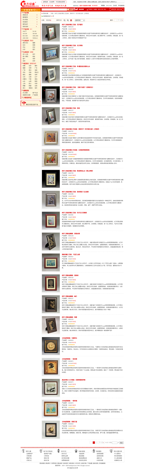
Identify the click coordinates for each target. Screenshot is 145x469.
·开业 (23, 47)
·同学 (33, 61)
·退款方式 (99, 458)
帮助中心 (113, 2)
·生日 (23, 45)
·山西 (29, 81)
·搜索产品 (29, 458)
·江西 (29, 77)
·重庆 (35, 66)
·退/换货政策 (99, 453)
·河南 (29, 72)
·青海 (35, 79)
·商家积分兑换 (26, 95)
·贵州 (29, 70)
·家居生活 (29, 15)
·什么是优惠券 (118, 458)
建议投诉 (71, 463)
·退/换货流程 (99, 456)
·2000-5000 (25, 38)
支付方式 (63, 451)
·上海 (23, 83)
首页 (100, 2)
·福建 (23, 68)
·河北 (23, 72)
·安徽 (23, 66)
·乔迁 (33, 47)
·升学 (23, 49)
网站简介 (48, 463)
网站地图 (42, 463)
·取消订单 (46, 460)
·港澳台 (30, 88)
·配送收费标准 (83, 458)
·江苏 (23, 77)
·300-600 (34, 33)
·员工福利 (25, 93)
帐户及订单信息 (48, 451)
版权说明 (95, 463)
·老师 (23, 61)
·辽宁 (35, 77)
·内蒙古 (24, 79)
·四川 (29, 83)
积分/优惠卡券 (118, 451)
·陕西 (35, 81)
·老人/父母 (25, 54)
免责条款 (54, 463)
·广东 (35, 68)
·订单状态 (46, 456)
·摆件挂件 (29, 24)
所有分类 (45, 13)
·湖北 (23, 74)
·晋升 (33, 49)
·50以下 (24, 31)
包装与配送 (82, 451)
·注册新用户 (29, 453)
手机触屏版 (121, 5)
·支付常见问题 (65, 458)
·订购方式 (29, 460)
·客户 (23, 59)
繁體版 (103, 5)
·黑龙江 (36, 72)
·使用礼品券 (64, 456)
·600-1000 (25, 36)
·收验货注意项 (83, 460)
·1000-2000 (35, 36)
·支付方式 (64, 453)
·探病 (33, 45)
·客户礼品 (35, 93)
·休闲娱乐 (29, 22)
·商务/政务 (29, 26)
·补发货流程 (99, 460)
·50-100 (34, 31)
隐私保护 (60, 463)
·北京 (29, 66)
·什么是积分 (117, 453)
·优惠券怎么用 (118, 460)
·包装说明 (81, 453)
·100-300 (24, 33)
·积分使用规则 (118, 456)
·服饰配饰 (29, 17)
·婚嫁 (33, 43)
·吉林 (35, 74)
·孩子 (33, 54)
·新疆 (29, 86)
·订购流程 (29, 456)
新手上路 (28, 451)
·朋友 (33, 56)
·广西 (23, 70)
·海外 (35, 88)
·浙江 (23, 88)
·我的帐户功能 (48, 453)
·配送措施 (81, 456)
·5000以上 (35, 38)
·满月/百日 (25, 43)
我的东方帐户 (106, 2)
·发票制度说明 (65, 460)
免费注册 (94, 2)
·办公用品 (29, 19)
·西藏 (23, 86)
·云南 (35, 86)
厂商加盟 (89, 463)
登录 (89, 2)
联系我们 (65, 463)
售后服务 (98, 451)
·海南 (35, 70)
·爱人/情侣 (25, 56)
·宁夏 (29, 79)
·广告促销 (35, 95)
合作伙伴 (77, 463)
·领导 (33, 59)
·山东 (23, 81)
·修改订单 (46, 458)
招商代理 (83, 463)
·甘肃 (29, 68)
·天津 (35, 83)
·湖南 (29, 74)
